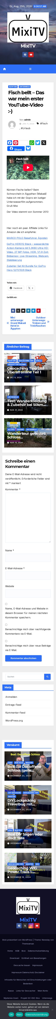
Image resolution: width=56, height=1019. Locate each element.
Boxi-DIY (18, 830)
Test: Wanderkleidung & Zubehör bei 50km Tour (27, 405)
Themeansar (28, 943)
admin (27, 119)
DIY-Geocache (14, 793)
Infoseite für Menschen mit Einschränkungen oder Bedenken (28, 981)
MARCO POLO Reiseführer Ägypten (27, 238)
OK (11, 1014)
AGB (17, 951)
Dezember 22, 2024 (20, 843)
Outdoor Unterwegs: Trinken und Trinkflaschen (38, 321)
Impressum (37, 965)
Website (9, 586)
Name (9, 550)
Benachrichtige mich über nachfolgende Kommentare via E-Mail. (28, 631)
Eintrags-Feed (13, 704)
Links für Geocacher (25, 991)
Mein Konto (43, 991)
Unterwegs (25, 87)
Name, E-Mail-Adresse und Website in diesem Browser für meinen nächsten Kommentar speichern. (26, 613)
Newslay (46, 940)
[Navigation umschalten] (30, 69)
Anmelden (11, 696)
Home (10, 951)
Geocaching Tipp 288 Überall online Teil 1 (25, 370)
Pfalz (38, 361)
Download (14, 958)
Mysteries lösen (11, 998)
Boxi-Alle (19, 763)
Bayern (20, 429)
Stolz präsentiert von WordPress (17, 940)
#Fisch (44, 123)
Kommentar (12, 489)
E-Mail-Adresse (15, 568)
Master (29, 763)
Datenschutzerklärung (38, 951)
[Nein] (52, 1009)
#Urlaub (25, 128)
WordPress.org (14, 720)
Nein (19, 1014)
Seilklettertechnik (17, 364)
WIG (37, 864)
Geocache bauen (22, 965)
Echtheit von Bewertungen (34, 958)
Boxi (10, 763)
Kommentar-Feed (15, 712)
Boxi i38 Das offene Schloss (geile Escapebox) (24, 770)
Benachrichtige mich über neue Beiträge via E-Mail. (28, 648)
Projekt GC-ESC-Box (30, 998)
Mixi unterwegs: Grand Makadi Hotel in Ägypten (18, 323)
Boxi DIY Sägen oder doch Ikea (25, 836)
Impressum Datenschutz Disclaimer (28, 972)
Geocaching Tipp (26, 361)
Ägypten (13, 87)
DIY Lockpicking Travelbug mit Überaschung (21, 804)
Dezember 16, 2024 (20, 877)
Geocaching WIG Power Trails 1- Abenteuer (22, 872)
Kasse (11, 991)
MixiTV (28, 46)
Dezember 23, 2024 (20, 776)
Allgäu (11, 429)
